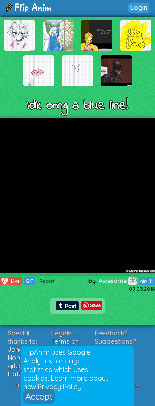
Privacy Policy (59, 386)
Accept (39, 396)
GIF (29, 281)
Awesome (113, 281)
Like (11, 281)
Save (95, 305)
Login (138, 7)
